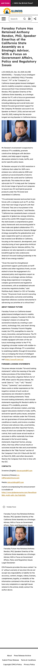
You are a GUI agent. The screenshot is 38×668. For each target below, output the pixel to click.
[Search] (24, 18)
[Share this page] (35, 19)
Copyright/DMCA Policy (12, 664)
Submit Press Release (10, 660)
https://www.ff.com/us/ (14, 359)
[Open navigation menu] (4, 19)
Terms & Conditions (28, 660)
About (9, 656)
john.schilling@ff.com (15, 482)
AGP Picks (5, 3)
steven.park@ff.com (24, 471)
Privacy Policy (29, 664)
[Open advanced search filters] (29, 18)
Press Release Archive (22, 656)
